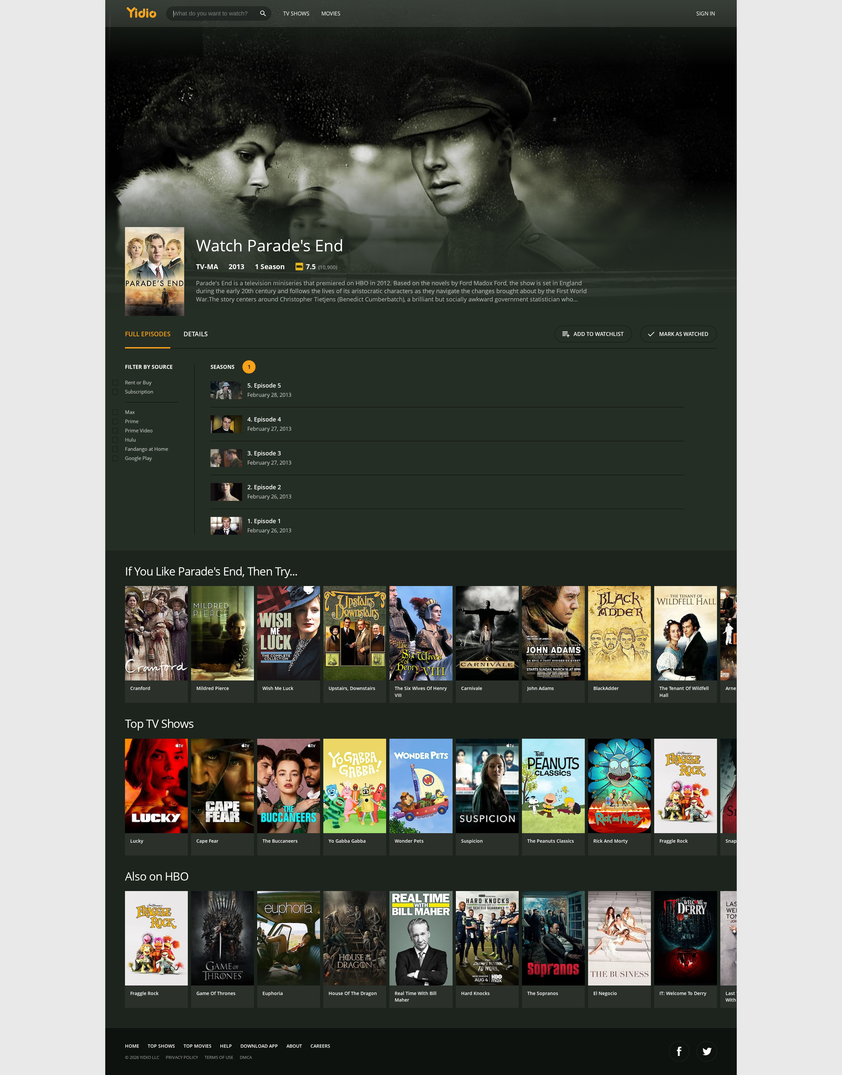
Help (226, 1046)
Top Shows (161, 1046)
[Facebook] (679, 1051)
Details (196, 333)
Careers (320, 1046)
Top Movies (197, 1046)
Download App (259, 1046)
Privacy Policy (182, 1057)
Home (132, 1046)
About (294, 1046)
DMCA (246, 1057)
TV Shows (296, 13)
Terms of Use (219, 1057)
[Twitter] (707, 1051)
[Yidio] (141, 14)
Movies (330, 13)
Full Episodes (147, 333)
